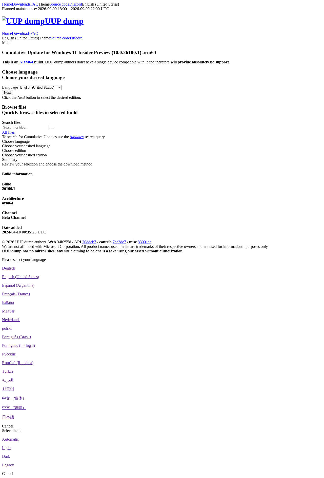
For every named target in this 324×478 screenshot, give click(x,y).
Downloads (21, 4)
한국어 (8, 389)
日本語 (8, 417)
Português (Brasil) (16, 337)
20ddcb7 (89, 242)
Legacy (8, 465)
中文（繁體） (14, 407)
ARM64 (26, 62)
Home (7, 4)
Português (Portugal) (18, 345)
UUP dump (64, 21)
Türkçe (7, 371)
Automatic (10, 439)
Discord (75, 4)
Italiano (8, 302)
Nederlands (11, 320)
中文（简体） (14, 398)
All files (8, 132)
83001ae (144, 242)
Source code (59, 4)
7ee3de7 (119, 242)
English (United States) (20, 277)
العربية (7, 380)
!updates (77, 137)
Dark (6, 456)
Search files (11, 122)
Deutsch (8, 268)
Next (7, 92)
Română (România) (17, 363)
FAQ (34, 4)
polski (7, 328)
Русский (9, 354)
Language (10, 87)
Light (6, 448)
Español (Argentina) (18, 285)
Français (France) (16, 294)
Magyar (8, 311)
